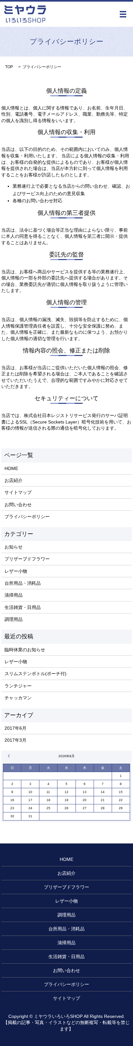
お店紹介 (14, 480)
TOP (9, 67)
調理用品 (14, 619)
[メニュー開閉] (123, 14)
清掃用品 (14, 595)
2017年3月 (15, 740)
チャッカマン (18, 697)
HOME (11, 468)
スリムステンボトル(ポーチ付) (35, 673)
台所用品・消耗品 (23, 583)
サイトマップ (18, 492)
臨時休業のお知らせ (25, 649)
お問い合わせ (18, 504)
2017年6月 (15, 728)
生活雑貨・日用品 (23, 607)
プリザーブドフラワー (27, 558)
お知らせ (14, 546)
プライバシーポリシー (27, 516)
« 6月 (10, 756)
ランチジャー (18, 685)
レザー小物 (16, 571)
